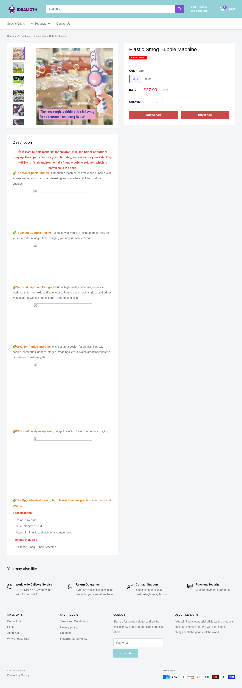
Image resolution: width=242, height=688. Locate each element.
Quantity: (135, 101)
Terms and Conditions (74, 621)
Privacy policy (69, 627)
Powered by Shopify (18, 675)
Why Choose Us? (18, 638)
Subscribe (126, 653)
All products (23, 36)
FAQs (10, 627)
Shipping (66, 632)
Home (10, 36)
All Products (38, 23)
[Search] (179, 9)
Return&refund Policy (73, 638)
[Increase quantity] (166, 102)
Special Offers (16, 23)
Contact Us (63, 23)
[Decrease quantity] (147, 102)
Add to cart (153, 114)
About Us (13, 632)
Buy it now (205, 114)
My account (199, 11)
